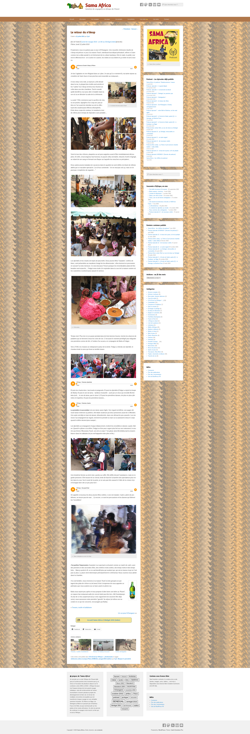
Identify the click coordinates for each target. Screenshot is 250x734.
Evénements (109, 657)
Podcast (154, 4)
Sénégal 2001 (116, 705)
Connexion (151, 370)
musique (84, 659)
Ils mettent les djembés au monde (158, 208)
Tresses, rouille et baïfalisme (82, 607)
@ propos (82, 19)
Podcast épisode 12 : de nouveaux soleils (158, 141)
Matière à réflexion (153, 329)
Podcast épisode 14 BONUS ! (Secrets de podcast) (161, 154)
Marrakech (129, 683)
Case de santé (152, 298)
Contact (159, 4)
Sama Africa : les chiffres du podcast (156, 158)
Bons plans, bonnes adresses (156, 296)
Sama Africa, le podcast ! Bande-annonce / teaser (160, 82)
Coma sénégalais (121, 651)
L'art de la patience (153, 323)
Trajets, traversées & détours (156, 354)
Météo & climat (152, 331)
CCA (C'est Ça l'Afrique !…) (155, 300)
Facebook (141, 4)
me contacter (98, 730)
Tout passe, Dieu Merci (154, 352)
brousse (124, 676)
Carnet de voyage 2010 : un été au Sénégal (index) (98, 42)
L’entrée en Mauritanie (155, 193)
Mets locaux (151, 333)
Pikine (90, 659)
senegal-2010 (102, 659)
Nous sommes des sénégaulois (158, 210)
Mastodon (146, 4)
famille (121, 680)
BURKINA (132, 676)
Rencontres (151, 345)
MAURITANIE (131, 686)
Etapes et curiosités (153, 312)
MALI (127, 680)
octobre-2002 (117, 694)
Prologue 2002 (152, 343)
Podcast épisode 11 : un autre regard (156, 137)
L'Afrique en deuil (153, 321)
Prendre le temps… (153, 341)
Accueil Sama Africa (95, 620)
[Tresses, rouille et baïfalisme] (81, 645)
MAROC (134, 680)
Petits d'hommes (152, 335)
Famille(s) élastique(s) (154, 317)
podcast (116, 697)
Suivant (134, 29)
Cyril (88, 36)
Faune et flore (152, 319)
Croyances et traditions (154, 304)
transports (125, 709)
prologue (125, 697)
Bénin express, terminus (156, 191)
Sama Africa (98, 5)
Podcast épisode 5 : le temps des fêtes (157, 101)
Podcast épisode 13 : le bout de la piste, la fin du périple (162, 150)
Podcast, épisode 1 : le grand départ (156, 86)
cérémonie (74, 659)
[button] (92, 133)
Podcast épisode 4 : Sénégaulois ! (156, 97)
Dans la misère (152, 306)
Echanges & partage (153, 308)
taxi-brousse (127, 705)
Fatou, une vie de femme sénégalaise (160, 197)
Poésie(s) (150, 339)
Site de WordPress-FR (154, 376)
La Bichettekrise (153, 206)
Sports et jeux (152, 350)
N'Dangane (118, 690)
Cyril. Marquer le (119, 659)
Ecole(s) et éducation (154, 310)
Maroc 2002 (120, 683)
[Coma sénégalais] (126, 645)
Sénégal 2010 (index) (112, 620)
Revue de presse (153, 347)
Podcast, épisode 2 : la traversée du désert (158, 89)
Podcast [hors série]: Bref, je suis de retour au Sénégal (162, 128)
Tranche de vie (152, 356)
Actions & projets (153, 292)
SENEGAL (95, 659)
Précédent (126, 29)
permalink (128, 659)
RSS (150, 4)
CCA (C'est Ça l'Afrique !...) (97, 657)
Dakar (114, 680)
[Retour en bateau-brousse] (103, 645)
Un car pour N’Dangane (126, 613)
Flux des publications (154, 372)
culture (79, 659)
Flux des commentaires (154, 374)
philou (128, 694)
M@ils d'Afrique (152, 327)
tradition (109, 659)
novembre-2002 (130, 690)
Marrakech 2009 (119, 686)
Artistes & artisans (153, 294)
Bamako (117, 676)
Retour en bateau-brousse (101, 651)
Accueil (72, 19)
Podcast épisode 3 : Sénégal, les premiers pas (159, 93)
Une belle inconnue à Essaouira (158, 189)
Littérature (151, 325)
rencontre (134, 697)
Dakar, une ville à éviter (155, 195)
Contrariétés (151, 302)
